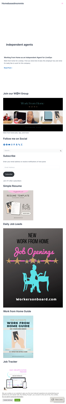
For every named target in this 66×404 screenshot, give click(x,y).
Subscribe (8, 174)
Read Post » (8, 68)
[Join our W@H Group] (33, 114)
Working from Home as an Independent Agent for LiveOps (28, 57)
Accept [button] (17, 400)
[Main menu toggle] (62, 3)
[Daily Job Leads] (33, 268)
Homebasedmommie (13, 3)
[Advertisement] (33, 20)
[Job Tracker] (16, 379)
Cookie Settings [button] (8, 400)
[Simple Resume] (18, 205)
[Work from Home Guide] (18, 337)
